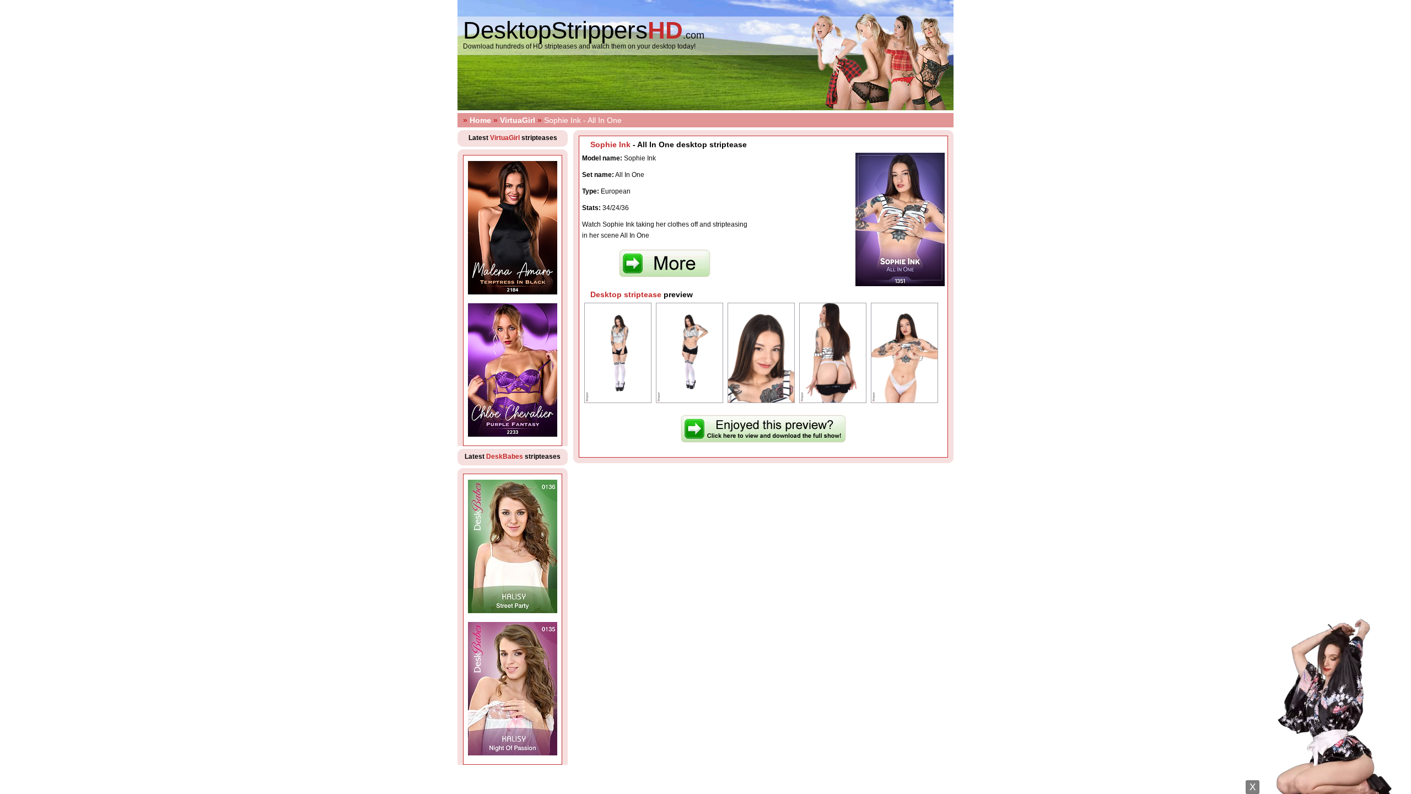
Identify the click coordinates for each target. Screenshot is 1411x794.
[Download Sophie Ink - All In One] (664, 275)
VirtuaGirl (517, 120)
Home (480, 120)
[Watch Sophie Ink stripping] (763, 440)
